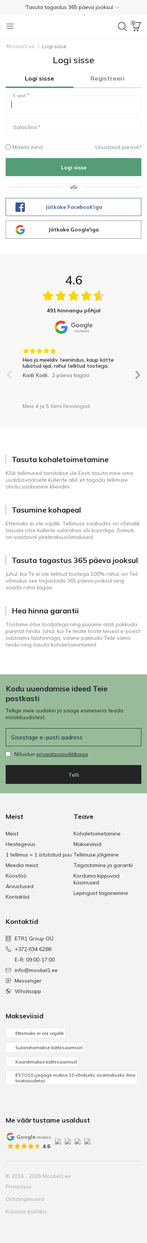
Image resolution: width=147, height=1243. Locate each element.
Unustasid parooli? (118, 147)
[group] (73, 360)
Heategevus (20, 844)
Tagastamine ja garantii (103, 865)
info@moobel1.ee (36, 970)
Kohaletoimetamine (97, 833)
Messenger (28, 980)
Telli (73, 774)
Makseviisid (87, 844)
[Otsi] (122, 27)
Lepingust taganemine (101, 893)
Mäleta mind (27, 147)
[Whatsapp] (135, 1176)
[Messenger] (122, 1176)
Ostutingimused (25, 1199)
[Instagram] (96, 1176)
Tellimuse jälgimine (96, 854)
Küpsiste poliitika (26, 1211)
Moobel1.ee (20, 46)
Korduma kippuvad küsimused (96, 879)
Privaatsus (19, 1186)
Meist (12, 833)
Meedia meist (22, 865)
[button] (73, 7)
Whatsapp (28, 991)
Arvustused (20, 886)
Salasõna (25, 127)
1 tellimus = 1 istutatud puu (39, 854)
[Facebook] (83, 1176)
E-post (19, 95)
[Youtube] (109, 1176)
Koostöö (16, 875)
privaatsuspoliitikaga (62, 754)
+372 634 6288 (33, 949)
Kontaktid (17, 896)
